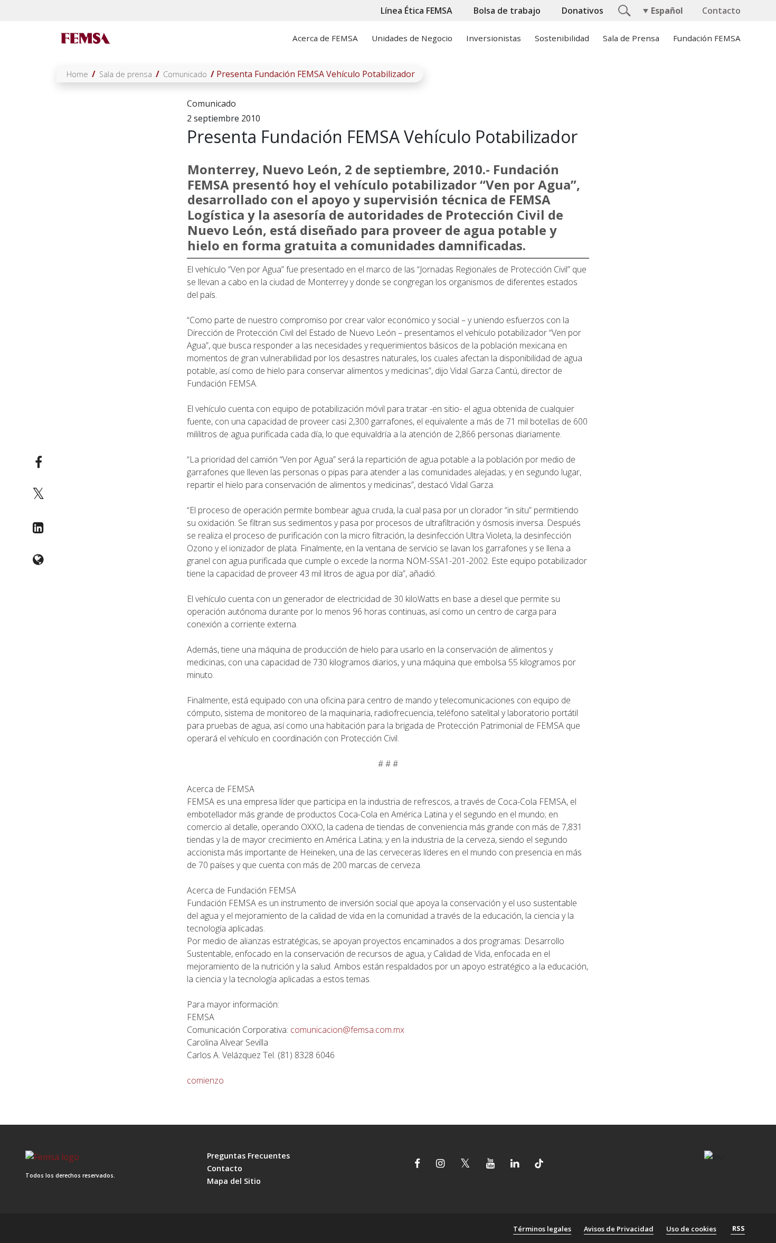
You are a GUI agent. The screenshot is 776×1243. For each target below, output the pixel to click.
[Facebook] (38, 462)
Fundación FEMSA (707, 38)
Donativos (582, 10)
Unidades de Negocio (412, 38)
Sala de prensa (125, 74)
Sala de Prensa (631, 38)
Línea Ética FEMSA (416, 10)
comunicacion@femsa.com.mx (347, 1029)
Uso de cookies (691, 1228)
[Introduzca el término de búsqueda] (623, 9)
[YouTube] (490, 1165)
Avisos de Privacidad (619, 1228)
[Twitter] (38, 495)
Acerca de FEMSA (325, 38)
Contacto (721, 10)
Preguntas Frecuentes (248, 1156)
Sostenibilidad (562, 38)
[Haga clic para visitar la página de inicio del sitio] (84, 38)
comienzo (205, 1080)
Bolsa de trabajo (507, 10)
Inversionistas (493, 38)
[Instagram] (440, 1165)
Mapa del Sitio (234, 1181)
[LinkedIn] (38, 527)
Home (77, 74)
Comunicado (185, 74)
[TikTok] (539, 1165)
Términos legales (542, 1228)
